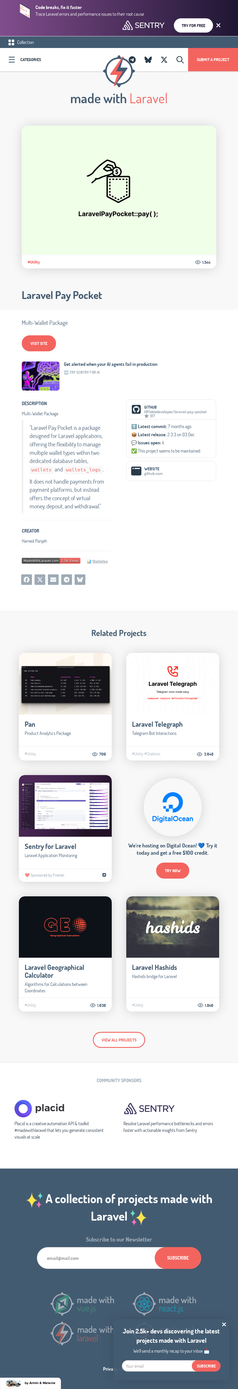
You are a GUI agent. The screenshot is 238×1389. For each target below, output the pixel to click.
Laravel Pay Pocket (62, 295)
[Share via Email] (53, 579)
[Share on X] (40, 579)
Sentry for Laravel (50, 846)
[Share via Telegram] (66, 579)
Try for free (193, 25)
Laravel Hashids (154, 967)
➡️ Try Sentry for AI (82, 372)
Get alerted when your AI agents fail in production (110, 364)
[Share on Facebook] (26, 579)
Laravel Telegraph (157, 724)
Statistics (100, 561)
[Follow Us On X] (164, 59)
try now (173, 870)
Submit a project (213, 59)
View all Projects (119, 1040)
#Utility (34, 262)
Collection (25, 42)
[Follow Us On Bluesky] (148, 59)
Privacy (110, 1369)
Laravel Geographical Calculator (54, 971)
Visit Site (38, 343)
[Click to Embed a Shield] (51, 560)
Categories (30, 59)
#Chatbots (152, 754)
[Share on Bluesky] (80, 579)
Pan (30, 724)
